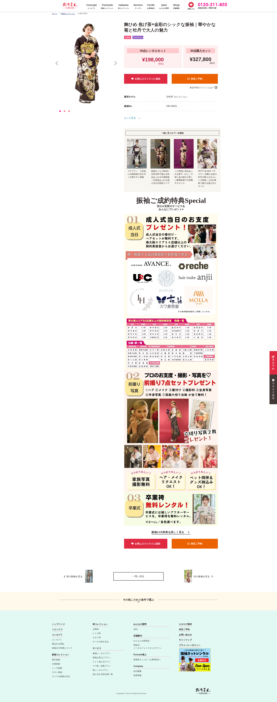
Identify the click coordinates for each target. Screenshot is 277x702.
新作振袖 (56, 659)
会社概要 (137, 671)
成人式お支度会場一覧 (103, 674)
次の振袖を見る (202, 576)
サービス (97, 648)
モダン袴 (97, 637)
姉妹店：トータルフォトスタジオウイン (147, 646)
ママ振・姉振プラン (102, 666)
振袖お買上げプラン (102, 657)
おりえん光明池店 (141, 641)
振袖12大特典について (62, 648)
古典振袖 (56, 664)
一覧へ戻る (138, 576)
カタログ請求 (273, 390)
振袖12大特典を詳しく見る (167, 532)
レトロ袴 (97, 633)
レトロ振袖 (57, 668)
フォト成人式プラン (102, 662)
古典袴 (96, 629)
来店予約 (273, 364)
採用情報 (137, 675)
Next (115, 64)
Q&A (135, 629)
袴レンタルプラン (101, 670)
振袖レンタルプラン (102, 653)
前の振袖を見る (74, 576)
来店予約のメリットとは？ (202, 87)
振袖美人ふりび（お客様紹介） (147, 659)
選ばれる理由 (58, 644)
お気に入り (191, 9)
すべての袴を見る (101, 641)
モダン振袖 (57, 672)
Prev (58, 64)
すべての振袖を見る (61, 676)
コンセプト (57, 639)
